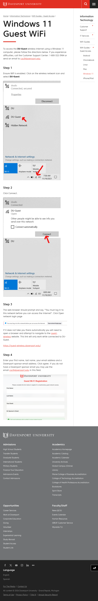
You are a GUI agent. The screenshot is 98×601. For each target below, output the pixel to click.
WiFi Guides (85, 42)
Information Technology (20, 16)
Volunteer (7, 527)
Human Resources (59, 519)
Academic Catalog (60, 453)
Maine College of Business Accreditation (69, 474)
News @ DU (57, 510)
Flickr (33, 565)
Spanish (6, 579)
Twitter (11, 565)
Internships (7, 531)
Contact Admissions (11, 478)
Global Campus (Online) (62, 466)
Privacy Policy (22, 595)
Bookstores (57, 486)
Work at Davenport (11, 515)
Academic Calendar (60, 458)
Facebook (5, 565)
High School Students (12, 449)
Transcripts (56, 495)
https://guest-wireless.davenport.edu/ (22, 345)
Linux (85, 65)
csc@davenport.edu (30, 58)
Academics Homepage (62, 449)
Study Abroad (9, 539)
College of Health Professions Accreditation (70, 482)
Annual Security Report (48, 595)
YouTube (16, 565)
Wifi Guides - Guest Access (43, 16)
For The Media (9, 586)
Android (86, 55)
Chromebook (88, 60)
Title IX (33, 595)
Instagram (22, 565)
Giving (6, 523)
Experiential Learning (12, 535)
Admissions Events (11, 474)
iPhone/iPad (88, 78)
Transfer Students (10, 453)
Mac (85, 69)
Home (5, 16)
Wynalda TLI (57, 527)
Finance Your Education (13, 470)
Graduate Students (11, 458)
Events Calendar (59, 515)
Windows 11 (88, 74)
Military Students (10, 466)
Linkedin (27, 565)
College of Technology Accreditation (67, 478)
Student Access (9, 543)
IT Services (84, 36)
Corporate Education (12, 519)
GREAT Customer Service (62, 523)
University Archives (60, 462)
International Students (12, 462)
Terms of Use (8, 595)
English (6, 575)
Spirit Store (57, 491)
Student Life (8, 548)
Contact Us (22, 586)
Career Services (9, 510)
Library (55, 470)
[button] (92, 26)
